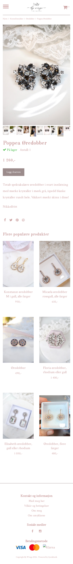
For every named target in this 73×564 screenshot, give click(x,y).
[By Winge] (36, 7)
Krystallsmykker (16, 19)
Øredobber (30, 19)
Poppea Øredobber (44, 19)
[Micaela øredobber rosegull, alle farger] (54, 264)
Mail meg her (37, 501)
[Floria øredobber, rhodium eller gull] (54, 340)
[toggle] (7, 7)
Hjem (5, 19)
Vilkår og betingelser (36, 506)
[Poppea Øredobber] (36, 75)
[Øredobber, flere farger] (54, 416)
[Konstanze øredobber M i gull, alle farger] (18, 264)
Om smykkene (36, 515)
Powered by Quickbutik (47, 557)
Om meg (36, 511)
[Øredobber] (18, 340)
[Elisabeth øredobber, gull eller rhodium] (18, 416)
